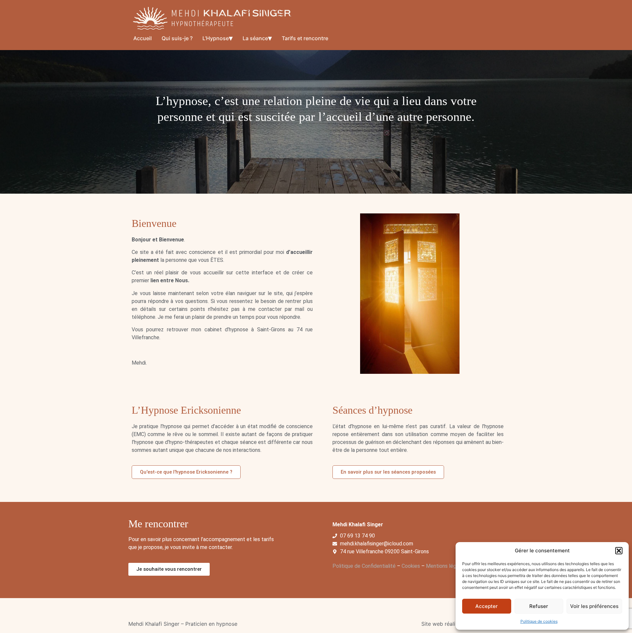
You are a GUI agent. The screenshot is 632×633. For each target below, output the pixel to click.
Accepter (486, 606)
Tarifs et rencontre (305, 38)
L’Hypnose (215, 38)
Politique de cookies (539, 621)
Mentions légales (446, 566)
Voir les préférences (594, 606)
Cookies (411, 566)
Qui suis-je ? (177, 38)
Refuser (538, 606)
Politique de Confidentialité (364, 566)
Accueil (142, 38)
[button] (619, 550)
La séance (255, 38)
